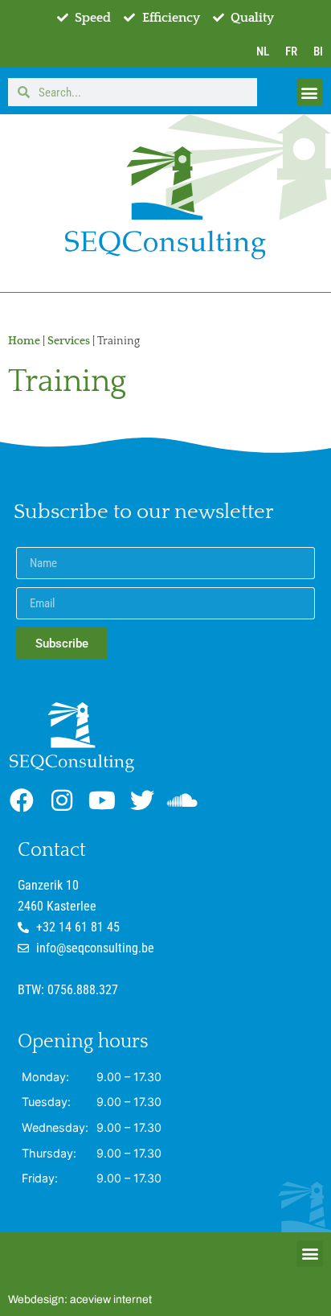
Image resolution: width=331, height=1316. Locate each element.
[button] (309, 92)
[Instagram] (62, 800)
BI (318, 51)
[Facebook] (22, 800)
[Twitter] (142, 800)
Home (24, 341)
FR (291, 51)
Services (68, 341)
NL (262, 51)
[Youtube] (102, 800)
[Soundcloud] (182, 800)
